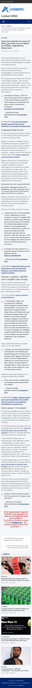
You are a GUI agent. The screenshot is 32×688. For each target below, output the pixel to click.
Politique (4, 38)
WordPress (21, 685)
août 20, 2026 (4, 582)
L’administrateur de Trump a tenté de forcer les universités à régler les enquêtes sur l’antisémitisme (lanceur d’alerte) (15, 580)
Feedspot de (17, 522)
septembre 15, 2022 (6, 51)
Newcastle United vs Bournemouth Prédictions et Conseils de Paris (14, 539)
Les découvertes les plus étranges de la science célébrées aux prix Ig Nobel (16, 547)
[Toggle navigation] (3, 21)
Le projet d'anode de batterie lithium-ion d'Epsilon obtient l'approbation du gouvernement (15, 610)
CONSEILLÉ (6, 554)
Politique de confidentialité (8, 683)
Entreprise (4, 606)
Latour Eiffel (9, 16)
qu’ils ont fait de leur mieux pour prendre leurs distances (16, 430)
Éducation (4, 576)
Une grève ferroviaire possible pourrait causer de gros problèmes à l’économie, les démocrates (15, 124)
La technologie (5, 636)
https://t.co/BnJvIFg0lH (12, 255)
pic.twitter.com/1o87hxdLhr (14, 109)
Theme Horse (26, 683)
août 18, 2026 (4, 612)
